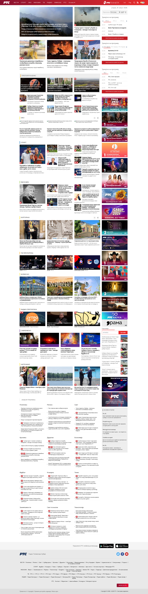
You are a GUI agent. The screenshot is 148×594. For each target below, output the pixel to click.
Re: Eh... (105, 445)
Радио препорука (29, 309)
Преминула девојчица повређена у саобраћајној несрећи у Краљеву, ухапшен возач (31, 63)
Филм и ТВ (86, 569)
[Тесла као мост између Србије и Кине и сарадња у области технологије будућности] (90, 340)
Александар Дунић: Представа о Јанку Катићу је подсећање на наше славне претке (58, 517)
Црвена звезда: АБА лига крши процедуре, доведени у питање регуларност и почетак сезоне (57, 489)
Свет (76, 405)
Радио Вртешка (111, 577)
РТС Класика (81, 574)
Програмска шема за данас (115, 38)
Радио (49, 2)
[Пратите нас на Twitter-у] (118, 554)
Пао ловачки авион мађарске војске (58, 408)
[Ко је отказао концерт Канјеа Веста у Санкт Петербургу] (77, 187)
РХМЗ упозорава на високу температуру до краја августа (57, 453)
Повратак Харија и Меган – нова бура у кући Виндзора (32, 388)
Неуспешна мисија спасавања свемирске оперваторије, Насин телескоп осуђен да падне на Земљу (87, 531)
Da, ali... (105, 413)
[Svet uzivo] (115, 165)
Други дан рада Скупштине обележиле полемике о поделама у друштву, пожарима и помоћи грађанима (36, 97)
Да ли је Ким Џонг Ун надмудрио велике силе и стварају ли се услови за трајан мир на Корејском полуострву (86, 389)
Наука (92, 569)
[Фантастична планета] (115, 134)
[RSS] (137, 2)
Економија (78, 438)
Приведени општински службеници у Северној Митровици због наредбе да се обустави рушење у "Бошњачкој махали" (32, 424)
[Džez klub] (115, 227)
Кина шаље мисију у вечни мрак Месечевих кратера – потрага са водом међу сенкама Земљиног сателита (86, 512)
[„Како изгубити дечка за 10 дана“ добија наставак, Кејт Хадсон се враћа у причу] (77, 196)
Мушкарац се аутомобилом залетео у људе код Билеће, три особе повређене (59, 428)
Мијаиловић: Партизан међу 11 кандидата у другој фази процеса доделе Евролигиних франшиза (65, 161)
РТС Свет (48, 574)
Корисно (25, 274)
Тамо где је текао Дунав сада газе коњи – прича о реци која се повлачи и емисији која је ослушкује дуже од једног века (59, 389)
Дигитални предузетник (110, 569)
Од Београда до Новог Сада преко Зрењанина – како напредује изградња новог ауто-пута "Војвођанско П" (86, 442)
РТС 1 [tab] (107, 21)
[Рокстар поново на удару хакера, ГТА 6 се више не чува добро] (29, 340)
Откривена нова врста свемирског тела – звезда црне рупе (49, 350)
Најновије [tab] (105, 328)
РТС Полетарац (116, 574)
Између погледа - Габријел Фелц (29, 268)
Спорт (23, 2)
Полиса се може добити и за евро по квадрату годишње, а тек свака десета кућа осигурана (87, 465)
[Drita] (115, 288)
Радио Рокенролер (89, 577)
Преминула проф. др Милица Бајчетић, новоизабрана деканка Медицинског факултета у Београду (58, 459)
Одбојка (59, 566)
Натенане (25, 364)
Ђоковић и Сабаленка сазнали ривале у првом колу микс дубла (87, 498)
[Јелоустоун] (115, 258)
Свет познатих (52, 507)
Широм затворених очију (82, 325)
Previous (103, 21)
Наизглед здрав (76, 571)
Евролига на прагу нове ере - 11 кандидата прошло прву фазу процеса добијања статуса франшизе (58, 483)
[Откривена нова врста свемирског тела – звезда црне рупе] (49, 340)
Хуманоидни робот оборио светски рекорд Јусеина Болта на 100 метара (86, 517)
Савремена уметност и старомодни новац (86, 241)
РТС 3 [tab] (122, 21)
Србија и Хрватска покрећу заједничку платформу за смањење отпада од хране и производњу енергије (35, 108)
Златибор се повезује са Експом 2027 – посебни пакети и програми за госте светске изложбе (85, 298)
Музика (46, 569)
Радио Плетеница (77, 577)
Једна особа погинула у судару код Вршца (89, 95)
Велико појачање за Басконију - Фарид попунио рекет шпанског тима (58, 494)
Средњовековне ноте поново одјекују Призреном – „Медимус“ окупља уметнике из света (59, 242)
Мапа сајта (123, 585)
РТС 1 (32, 574)
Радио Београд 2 (44, 577)
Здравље (78, 569)
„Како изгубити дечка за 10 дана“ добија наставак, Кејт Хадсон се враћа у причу (90, 195)
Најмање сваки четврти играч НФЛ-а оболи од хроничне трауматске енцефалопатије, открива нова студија (65, 188)
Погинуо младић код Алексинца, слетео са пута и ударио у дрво (31, 449)
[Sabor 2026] (115, 212)
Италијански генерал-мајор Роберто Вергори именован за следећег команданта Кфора (31, 415)
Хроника (23, 438)
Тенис (76, 472)
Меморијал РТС (110, 566)
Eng (130, 2)
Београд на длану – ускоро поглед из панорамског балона (32, 523)
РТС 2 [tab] (114, 21)
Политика (23, 405)
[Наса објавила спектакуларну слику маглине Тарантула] (70, 340)
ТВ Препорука (27, 253)
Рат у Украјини (90, 562)
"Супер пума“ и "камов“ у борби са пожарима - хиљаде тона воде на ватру (85, 30)
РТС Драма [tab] (107, 47)
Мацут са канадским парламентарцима (31, 420)
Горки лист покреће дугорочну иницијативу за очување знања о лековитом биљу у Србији (59, 298)
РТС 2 (37, 574)
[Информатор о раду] (115, 399)
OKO (29, 2)
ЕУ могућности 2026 (74, 563)
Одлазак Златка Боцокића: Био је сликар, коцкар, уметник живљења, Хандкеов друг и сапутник (60, 130)
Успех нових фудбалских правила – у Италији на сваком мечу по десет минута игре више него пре (90, 147)
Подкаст (124, 562)
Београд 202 (66, 577)
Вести (16, 2)
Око (22, 118)
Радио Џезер (121, 577)
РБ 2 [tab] (111, 73)
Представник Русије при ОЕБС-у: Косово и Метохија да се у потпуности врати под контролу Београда (63, 108)
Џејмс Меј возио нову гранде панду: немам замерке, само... (87, 522)
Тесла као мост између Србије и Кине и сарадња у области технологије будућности (90, 351)
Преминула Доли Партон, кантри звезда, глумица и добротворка (31, 206)
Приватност (23, 591)
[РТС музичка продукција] (115, 384)
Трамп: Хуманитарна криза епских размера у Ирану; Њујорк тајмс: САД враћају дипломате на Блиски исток (90, 108)
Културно (25, 217)
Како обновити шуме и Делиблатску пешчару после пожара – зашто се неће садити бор (87, 88)
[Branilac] (115, 119)
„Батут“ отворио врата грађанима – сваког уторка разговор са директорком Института (110, 372)
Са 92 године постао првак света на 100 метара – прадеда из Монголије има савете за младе (65, 202)
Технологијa (79, 507)
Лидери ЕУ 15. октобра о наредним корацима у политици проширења (85, 424)
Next (126, 21)
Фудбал (22, 472)
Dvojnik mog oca (107, 421)
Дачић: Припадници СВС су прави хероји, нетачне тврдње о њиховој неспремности (59, 464)
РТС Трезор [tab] (114, 47)
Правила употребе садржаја (42, 591)
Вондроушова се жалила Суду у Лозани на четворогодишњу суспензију (86, 488)
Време (98, 562)
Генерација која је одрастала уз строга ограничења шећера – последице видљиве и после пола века (91, 207)
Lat (125, 2)
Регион (49, 405)
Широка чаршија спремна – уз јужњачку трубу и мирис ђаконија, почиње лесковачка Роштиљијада (32, 518)
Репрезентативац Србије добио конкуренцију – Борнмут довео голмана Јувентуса (31, 500)
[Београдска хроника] (115, 180)
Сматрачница (116, 562)
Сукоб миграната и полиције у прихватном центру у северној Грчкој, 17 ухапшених (59, 417)
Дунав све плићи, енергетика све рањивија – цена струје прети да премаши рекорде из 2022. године (87, 448)
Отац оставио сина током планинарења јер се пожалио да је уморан (32, 528)
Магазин (37, 2)
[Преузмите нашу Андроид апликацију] (106, 546)
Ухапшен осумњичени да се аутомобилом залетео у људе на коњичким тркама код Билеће (59, 423)
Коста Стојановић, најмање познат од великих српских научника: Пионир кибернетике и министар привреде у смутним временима (30, 131)
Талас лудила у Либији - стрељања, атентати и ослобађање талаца (58, 62)
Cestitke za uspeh (108, 437)
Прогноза (106, 12)
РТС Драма (64, 574)
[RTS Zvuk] (115, 243)
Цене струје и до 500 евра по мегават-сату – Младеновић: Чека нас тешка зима (87, 453)
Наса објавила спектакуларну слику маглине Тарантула (68, 350)
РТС (65, 2)
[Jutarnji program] (115, 150)
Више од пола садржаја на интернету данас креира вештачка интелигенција (86, 526)
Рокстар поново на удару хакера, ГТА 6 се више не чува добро (28, 350)
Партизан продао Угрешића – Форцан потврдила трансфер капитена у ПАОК (65, 147)
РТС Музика (106, 574)
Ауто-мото (89, 566)
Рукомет (66, 566)
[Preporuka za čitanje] (115, 304)
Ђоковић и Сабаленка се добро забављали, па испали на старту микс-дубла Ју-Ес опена (30, 167)
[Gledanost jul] (115, 196)
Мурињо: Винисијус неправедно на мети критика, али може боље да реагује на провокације (32, 494)
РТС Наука (56, 574)
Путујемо (61, 569)
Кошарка (50, 472)
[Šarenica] (115, 273)
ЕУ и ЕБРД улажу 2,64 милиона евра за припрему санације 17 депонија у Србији (87, 459)
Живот (30, 569)
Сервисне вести (106, 562)
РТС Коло (89, 574)
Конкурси (82, 581)
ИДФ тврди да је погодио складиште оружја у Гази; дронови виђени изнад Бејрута (87, 429)
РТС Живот (72, 574)
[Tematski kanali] (115, 319)
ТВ (44, 2)
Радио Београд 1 (32, 577)
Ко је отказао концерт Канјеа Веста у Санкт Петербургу (89, 186)
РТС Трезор (97, 574)
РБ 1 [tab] (105, 73)
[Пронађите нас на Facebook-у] (122, 554)
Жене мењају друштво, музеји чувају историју (30, 323)
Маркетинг (64, 581)
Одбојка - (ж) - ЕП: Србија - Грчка (84, 268)
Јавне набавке (73, 581)
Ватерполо (74, 566)
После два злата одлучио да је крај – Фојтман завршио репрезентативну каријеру (59, 500)
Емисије (57, 2)
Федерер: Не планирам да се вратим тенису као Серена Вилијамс (87, 493)
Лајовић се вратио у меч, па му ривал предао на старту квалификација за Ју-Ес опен (91, 170)
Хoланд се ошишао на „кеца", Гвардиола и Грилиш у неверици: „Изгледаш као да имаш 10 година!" (57, 527)
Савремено (26, 331)
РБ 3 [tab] (118, 73)
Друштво (50, 438)
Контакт (57, 581)
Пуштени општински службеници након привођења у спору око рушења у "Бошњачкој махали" (31, 410)
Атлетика (81, 566)
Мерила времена (79, 562)
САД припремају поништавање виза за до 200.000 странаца (87, 413)
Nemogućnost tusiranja (109, 429)
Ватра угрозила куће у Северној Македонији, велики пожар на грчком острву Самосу (58, 413)
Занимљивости (25, 507)
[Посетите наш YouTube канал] (126, 554)
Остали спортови (99, 566)
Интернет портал (91, 581)
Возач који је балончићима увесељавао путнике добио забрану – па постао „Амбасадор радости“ (31, 533)
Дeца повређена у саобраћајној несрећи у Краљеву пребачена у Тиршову (32, 460)
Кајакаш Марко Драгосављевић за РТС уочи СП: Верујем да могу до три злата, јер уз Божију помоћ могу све (91, 160)
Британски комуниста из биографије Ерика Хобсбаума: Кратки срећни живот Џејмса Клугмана (87, 130)
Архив (74, 578)
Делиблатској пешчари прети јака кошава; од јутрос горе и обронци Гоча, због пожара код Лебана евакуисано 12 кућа (44, 25)
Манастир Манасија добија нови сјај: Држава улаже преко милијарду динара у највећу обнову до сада (31, 242)
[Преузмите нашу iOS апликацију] (121, 546)
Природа (98, 569)
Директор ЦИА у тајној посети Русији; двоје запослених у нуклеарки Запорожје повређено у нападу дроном (63, 97)
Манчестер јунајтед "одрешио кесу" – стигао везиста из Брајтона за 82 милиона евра (32, 482)
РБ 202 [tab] (124, 73)
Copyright (30, 591)
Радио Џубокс (101, 577)
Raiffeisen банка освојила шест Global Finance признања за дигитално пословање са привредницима (32, 298)
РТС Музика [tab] (122, 47)
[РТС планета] (111, 2)
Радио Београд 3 (56, 577)
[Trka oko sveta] (115, 104)
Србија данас (47, 562)
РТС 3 (42, 574)
